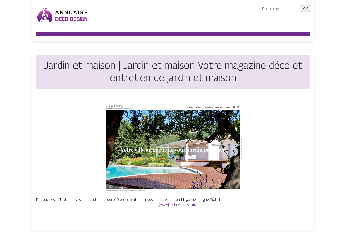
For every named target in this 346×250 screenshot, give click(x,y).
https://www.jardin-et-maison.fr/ (173, 205)
